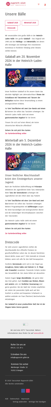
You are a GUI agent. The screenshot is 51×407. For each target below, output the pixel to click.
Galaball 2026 (12, 23)
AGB (6, 399)
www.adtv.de (39, 333)
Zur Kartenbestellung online (15, 133)
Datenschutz (14, 399)
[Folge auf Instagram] (28, 391)
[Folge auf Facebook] (23, 391)
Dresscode (11, 28)
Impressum (25, 399)
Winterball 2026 (30, 23)
